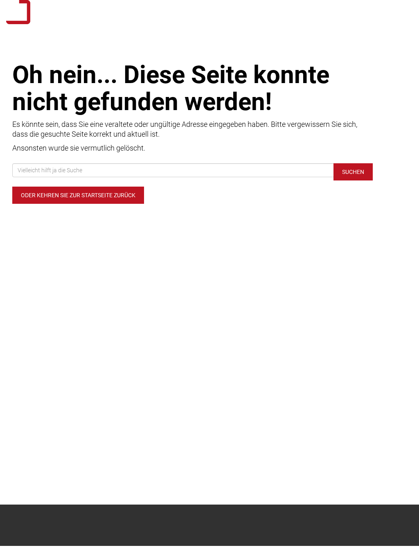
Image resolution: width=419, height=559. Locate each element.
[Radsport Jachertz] (87, 12)
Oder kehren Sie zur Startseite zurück (78, 195)
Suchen (353, 172)
